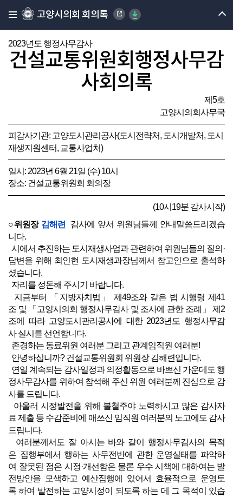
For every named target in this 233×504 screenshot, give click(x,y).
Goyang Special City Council (119, 14)
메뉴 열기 (213, 15)
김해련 (53, 224)
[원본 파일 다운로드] (135, 15)
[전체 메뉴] (9, 15)
